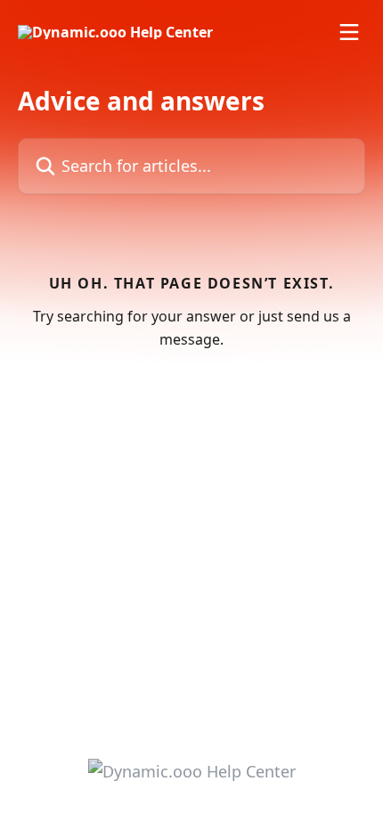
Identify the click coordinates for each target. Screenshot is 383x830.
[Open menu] (349, 32)
